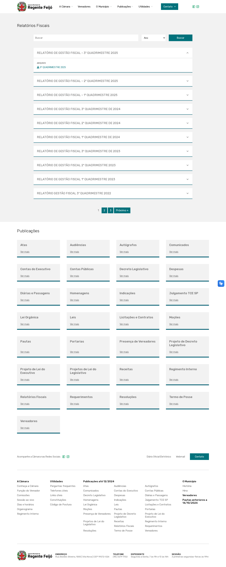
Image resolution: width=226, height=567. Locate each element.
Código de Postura (60, 504)
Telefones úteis (59, 490)
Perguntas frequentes (62, 486)
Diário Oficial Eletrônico (159, 456)
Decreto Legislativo (94, 495)
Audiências (120, 486)
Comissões (23, 495)
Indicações (120, 499)
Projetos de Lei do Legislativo (93, 523)
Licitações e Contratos (158, 504)
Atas (86, 486)
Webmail (180, 456)
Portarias (150, 509)
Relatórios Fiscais (124, 526)
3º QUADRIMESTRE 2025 (52, 67)
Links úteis (56, 495)
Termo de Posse (123, 530)
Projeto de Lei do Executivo (155, 515)
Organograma (24, 509)
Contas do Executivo (126, 490)
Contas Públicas (154, 490)
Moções (87, 509)
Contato (199, 456)
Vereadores (84, 6)
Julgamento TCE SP (156, 499)
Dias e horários (25, 504)
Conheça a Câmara (27, 486)
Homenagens (90, 499)
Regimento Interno (28, 513)
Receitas (119, 521)
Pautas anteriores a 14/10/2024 (194, 501)
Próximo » (122, 210)
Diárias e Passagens (156, 495)
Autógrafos (151, 486)
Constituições (58, 499)
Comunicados (91, 490)
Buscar (180, 38)
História (186, 486)
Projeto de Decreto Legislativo (125, 515)
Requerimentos (153, 526)
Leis (116, 504)
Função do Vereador (28, 490)
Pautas (118, 509)
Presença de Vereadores (97, 513)
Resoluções (89, 530)
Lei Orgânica (90, 504)
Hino (185, 490)
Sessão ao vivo (25, 499)
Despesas (119, 495)
